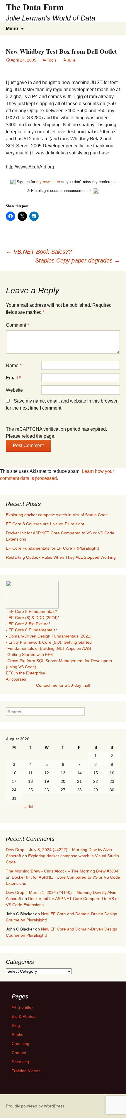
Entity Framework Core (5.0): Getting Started (50, 642)
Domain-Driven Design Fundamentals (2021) (50, 636)
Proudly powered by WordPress (35, 1106)
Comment (17, 325)
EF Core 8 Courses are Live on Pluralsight (45, 523)
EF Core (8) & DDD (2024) (33, 617)
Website (14, 390)
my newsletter (48, 182)
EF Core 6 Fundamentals (31, 630)
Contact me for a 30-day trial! (63, 685)
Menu (12, 28)
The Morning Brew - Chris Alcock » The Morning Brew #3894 (62, 871)
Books (17, 1034)
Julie (71, 60)
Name (13, 365)
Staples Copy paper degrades (77, 260)
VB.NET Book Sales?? (39, 251)
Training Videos (26, 1070)
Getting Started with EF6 (30, 654)
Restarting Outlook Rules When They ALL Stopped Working (61, 557)
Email (13, 377)
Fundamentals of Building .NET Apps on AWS (49, 648)
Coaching (20, 1043)
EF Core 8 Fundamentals (31, 611)
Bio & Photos (23, 1016)
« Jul (28, 807)
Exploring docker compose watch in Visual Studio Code (57, 514)
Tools (52, 60)
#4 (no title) (22, 1007)
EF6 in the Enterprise (25, 673)
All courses (16, 679)
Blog (16, 1025)
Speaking (20, 1061)
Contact (19, 1052)
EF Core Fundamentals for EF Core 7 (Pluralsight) (52, 548)
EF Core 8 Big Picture (28, 623)
